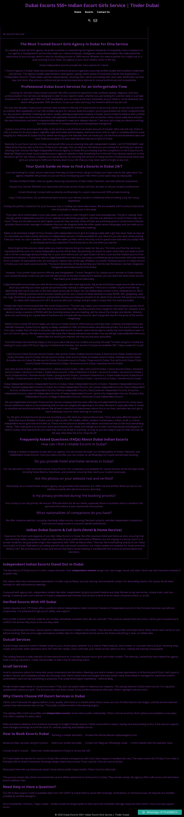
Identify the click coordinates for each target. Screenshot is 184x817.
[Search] (89, 20)
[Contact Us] (95, 20)
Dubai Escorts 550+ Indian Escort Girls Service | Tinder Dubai (92, 5)
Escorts (89, 12)
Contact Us (103, 12)
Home (77, 12)
